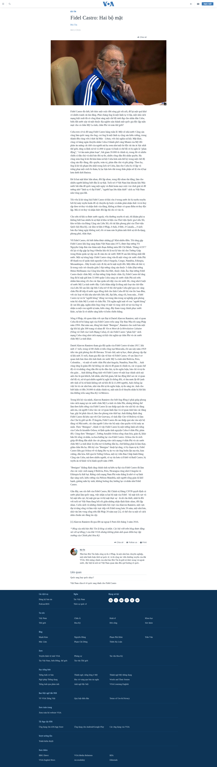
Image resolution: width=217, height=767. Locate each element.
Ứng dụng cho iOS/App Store (51, 727)
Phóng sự (78, 656)
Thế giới (42, 623)
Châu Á (77, 618)
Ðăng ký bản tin (45, 599)
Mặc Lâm (43, 642)
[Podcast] (132, 600)
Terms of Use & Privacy (120, 698)
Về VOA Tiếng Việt (47, 698)
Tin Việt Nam (79, 599)
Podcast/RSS (44, 604)
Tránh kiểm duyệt (46, 741)
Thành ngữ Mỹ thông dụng (121, 675)
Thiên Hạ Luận (116, 642)
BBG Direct (44, 755)
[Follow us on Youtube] (121, 600)
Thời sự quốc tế (80, 604)
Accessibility (79, 760)
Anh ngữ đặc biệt (81, 684)
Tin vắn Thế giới (81, 660)
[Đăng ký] (137, 600)
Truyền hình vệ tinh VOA (49, 656)
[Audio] (191, 4)
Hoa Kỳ (77, 623)
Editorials (114, 760)
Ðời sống (113, 623)
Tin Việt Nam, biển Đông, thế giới (53, 660)
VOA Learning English (119, 684)
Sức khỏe (149, 623)
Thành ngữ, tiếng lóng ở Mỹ (86, 675)
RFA (111, 755)
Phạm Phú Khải (116, 637)
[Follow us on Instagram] (127, 600)
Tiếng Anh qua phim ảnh (49, 684)
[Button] (142, 37)
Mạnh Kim (43, 637)
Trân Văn (149, 637)
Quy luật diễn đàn (81, 698)
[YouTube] (198, 4)
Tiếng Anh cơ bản (46, 675)
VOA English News (47, 760)
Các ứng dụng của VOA (120, 727)
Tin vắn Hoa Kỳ (116, 656)
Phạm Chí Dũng (80, 642)
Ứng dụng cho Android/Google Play (89, 727)
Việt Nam (43, 618)
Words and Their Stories (120, 679)
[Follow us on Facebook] (110, 600)
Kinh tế (113, 618)
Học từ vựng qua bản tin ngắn (86, 679)
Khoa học (149, 618)
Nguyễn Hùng (80, 637)
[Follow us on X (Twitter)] (116, 600)
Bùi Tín (73, 11)
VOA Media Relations (83, 755)
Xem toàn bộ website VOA (50, 712)
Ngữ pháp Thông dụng (48, 679)
